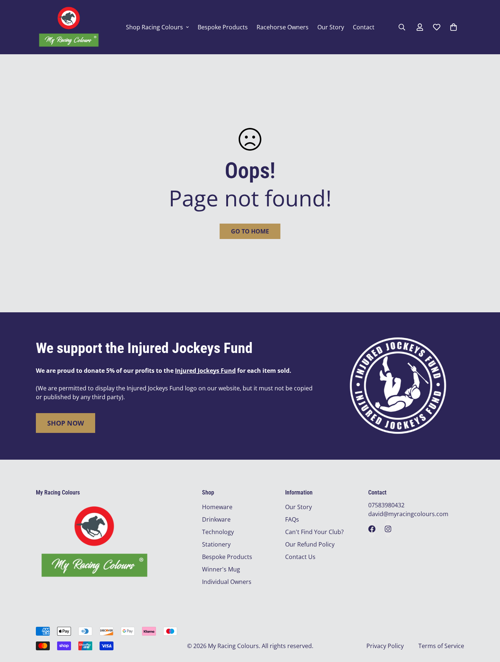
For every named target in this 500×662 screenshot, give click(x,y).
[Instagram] (388, 529)
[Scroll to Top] (485, 622)
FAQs (292, 519)
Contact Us (300, 557)
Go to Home (250, 231)
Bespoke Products (223, 27)
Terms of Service (441, 646)
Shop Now (65, 423)
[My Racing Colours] (69, 27)
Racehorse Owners (283, 27)
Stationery (216, 544)
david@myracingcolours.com (408, 514)
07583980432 (386, 505)
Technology (218, 532)
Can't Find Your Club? (314, 532)
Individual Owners (226, 582)
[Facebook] (372, 529)
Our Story (330, 27)
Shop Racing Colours (154, 27)
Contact (363, 27)
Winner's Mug (221, 569)
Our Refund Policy (310, 544)
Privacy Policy (385, 646)
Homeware (217, 507)
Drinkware (216, 519)
